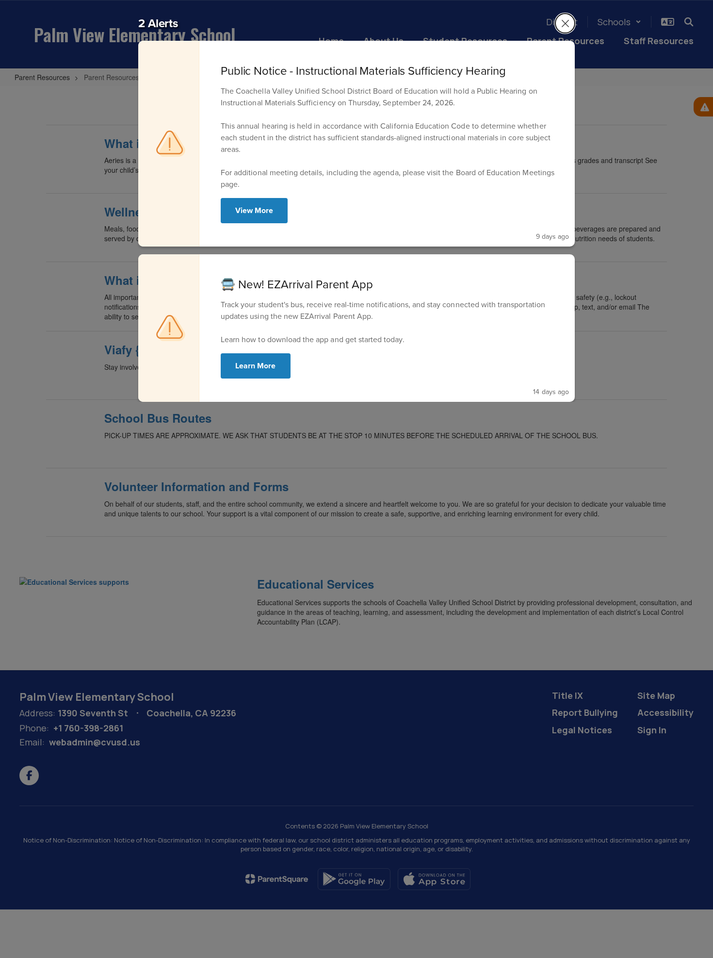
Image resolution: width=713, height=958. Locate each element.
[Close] (565, 23)
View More (254, 210)
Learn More (255, 365)
